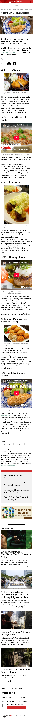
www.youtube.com (6, 36)
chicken (6, 415)
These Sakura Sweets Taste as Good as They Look (16, 484)
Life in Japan (20, 697)
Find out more (16, 711)
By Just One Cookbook (8, 59)
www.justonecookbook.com (9, 465)
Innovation (6, 697)
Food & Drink (16, 689)
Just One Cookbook (8, 52)
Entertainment (8, 693)
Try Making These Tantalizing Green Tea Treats (16, 491)
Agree (16, 707)
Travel (5, 689)
